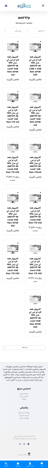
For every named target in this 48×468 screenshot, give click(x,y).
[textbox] (24, 347)
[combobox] (24, 347)
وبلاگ (24, 399)
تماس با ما (24, 396)
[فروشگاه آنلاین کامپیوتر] (24, 5)
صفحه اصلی (24, 393)
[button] (43, 5)
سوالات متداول (24, 412)
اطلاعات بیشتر (36, 84)
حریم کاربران (24, 415)
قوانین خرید (24, 418)
